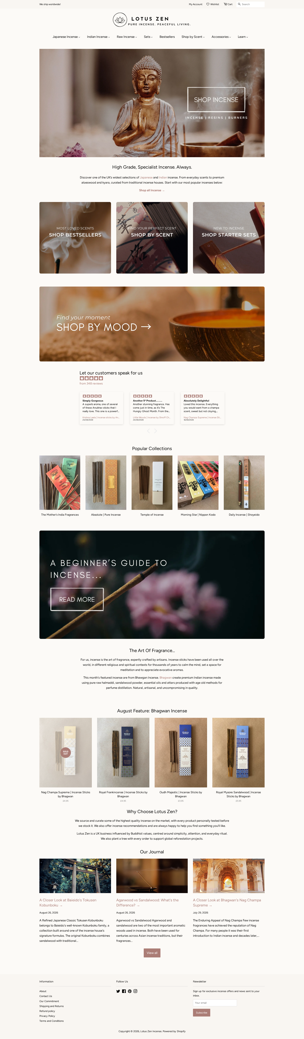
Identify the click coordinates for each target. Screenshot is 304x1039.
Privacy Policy (47, 1016)
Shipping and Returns (51, 1006)
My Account (195, 4)
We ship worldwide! (50, 4)
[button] (149, 430)
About (42, 991)
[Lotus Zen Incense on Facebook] (124, 991)
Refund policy (47, 1011)
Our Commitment (49, 1001)
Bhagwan (166, 677)
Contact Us (45, 996)
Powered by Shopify (174, 1031)
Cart (230, 4)
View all (152, 953)
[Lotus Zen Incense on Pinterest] (130, 991)
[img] (154, 378)
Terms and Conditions (51, 1020)
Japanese (146, 177)
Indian (163, 177)
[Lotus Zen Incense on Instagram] (135, 991)
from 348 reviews (91, 383)
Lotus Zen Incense (151, 1031)
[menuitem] (68, 37)
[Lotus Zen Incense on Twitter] (118, 991)
